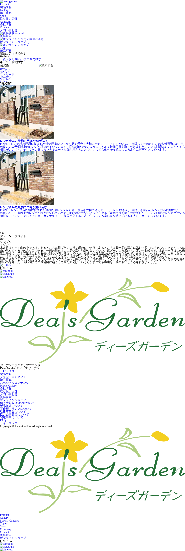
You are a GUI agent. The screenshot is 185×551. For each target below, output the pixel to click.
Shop (8, 17)
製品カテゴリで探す (28, 59)
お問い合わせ (8, 394)
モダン (4, 71)
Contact (8, 29)
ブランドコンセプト (13, 376)
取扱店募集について (13, 411)
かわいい (6, 68)
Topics (4, 523)
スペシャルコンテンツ (14, 382)
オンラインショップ (13, 400)
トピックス (7, 371)
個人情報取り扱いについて (17, 402)
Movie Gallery (8, 385)
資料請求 (6, 397)
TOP (3, 47)
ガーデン (6, 77)
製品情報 (6, 374)
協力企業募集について (14, 414)
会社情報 (6, 388)
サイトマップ (8, 423)
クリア (4, 80)
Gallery (6, 11)
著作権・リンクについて (16, 408)
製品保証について (11, 405)
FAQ (3, 420)
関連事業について (11, 417)
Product (6, 6)
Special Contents (9, 520)
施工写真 (6, 50)
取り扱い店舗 (8, 391)
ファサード (7, 74)
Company (6, 23)
